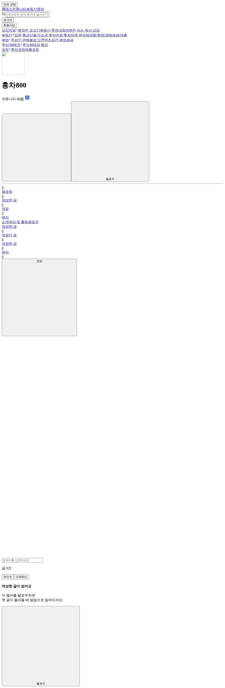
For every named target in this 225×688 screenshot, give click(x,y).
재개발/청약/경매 (99, 35)
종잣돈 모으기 (29, 30)
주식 (25, 45)
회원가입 (9, 25)
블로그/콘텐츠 (40, 40)
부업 (5, 40)
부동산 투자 (49, 30)
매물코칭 (32, 50)
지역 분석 (78, 35)
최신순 (8, 576)
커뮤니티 (19, 9)
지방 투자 (63, 35)
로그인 (8, 20)
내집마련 (65, 30)
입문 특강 (22, 35)
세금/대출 (119, 35)
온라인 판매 (20, 40)
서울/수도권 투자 (42, 35)
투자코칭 (18, 50)
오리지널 (9, 30)
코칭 (5, 50)
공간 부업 (58, 40)
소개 (5, 222)
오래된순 (21, 576)
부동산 (7, 35)
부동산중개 (35, 9)
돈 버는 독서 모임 (86, 30)
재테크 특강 (38, 45)
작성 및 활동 (18, 222)
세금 (69, 40)
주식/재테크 (11, 45)
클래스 (7, 9)
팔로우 (33, 222)
